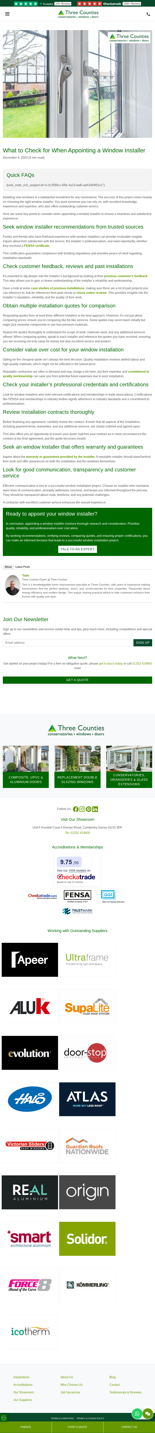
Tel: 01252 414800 (77, 832)
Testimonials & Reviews (125, 1392)
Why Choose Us (71, 1384)
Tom (25, 575)
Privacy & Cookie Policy (90, 1418)
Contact (114, 1384)
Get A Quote (77, 680)
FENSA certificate (36, 245)
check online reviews (92, 292)
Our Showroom (23, 1392)
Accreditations (23, 1384)
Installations (21, 1377)
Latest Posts (23, 566)
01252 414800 (142, 663)
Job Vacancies (70, 1392)
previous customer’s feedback (125, 276)
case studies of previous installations (57, 288)
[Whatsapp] (137, 1413)
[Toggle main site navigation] (7, 14)
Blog (112, 1377)
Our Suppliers (22, 1400)
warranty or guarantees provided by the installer (60, 456)
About (8, 566)
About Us (66, 1377)
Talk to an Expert (78, 549)
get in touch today (111, 663)
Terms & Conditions (62, 1418)
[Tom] (12, 584)
